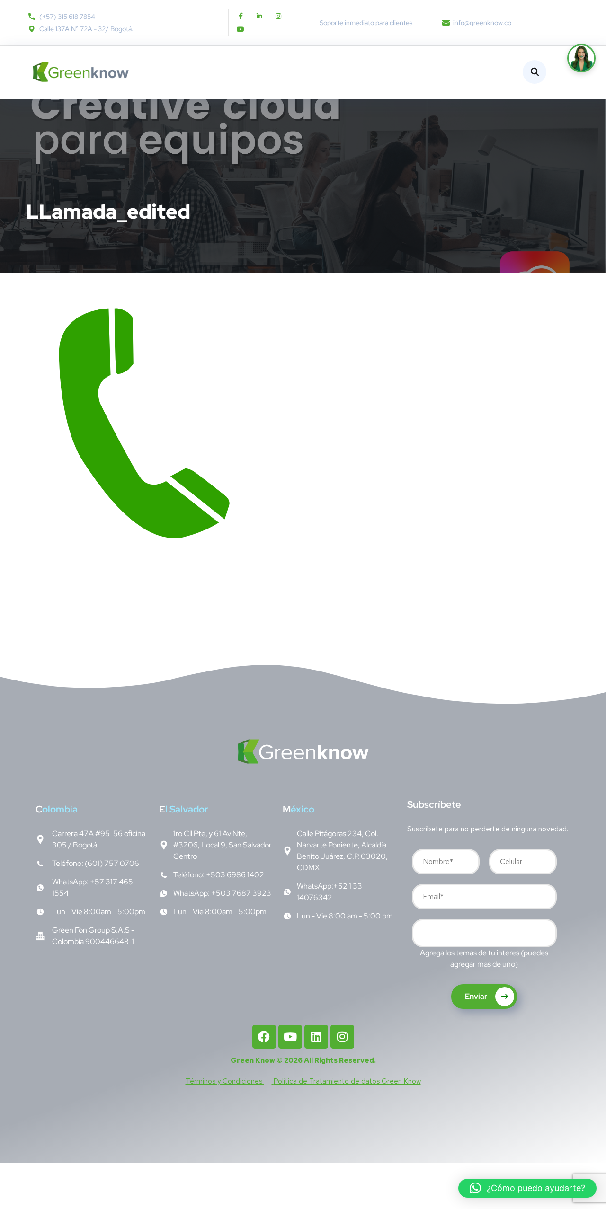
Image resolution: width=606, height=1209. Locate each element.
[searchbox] (422, 934)
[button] (527, 1188)
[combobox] (484, 933)
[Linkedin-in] (259, 16)
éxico (298, 809)
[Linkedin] (316, 1037)
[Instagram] (278, 16)
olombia (57, 809)
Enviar (477, 996)
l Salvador (183, 809)
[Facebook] (264, 1037)
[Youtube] (240, 29)
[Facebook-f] (240, 16)
